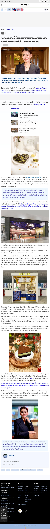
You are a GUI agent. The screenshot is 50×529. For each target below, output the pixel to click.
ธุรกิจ (13, 29)
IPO (12, 470)
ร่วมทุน (3, 470)
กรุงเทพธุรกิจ (44, 488)
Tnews (42, 493)
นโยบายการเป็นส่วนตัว (28, 500)
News (19, 497)
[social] (40, 1)
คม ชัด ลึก (36, 488)
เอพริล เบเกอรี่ (23, 470)
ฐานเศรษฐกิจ (36, 495)
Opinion (26, 497)
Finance (26, 486)
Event (19, 500)
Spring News (44, 491)
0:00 (4, 9)
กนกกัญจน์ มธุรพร (31, 470)
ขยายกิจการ (39, 470)
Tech (26, 488)
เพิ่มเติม (4, 515)
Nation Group (44, 486)
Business (8, 29)
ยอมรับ (4, 518)
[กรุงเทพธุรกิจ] (25, 5)
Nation (35, 491)
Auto (26, 491)
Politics (19, 495)
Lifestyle (26, 495)
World (19, 493)
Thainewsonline (37, 493)
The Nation (36, 486)
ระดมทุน (8, 470)
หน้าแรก (2, 29)
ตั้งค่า (4, 520)
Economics (20, 486)
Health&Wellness (28, 493)
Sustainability (21, 491)
